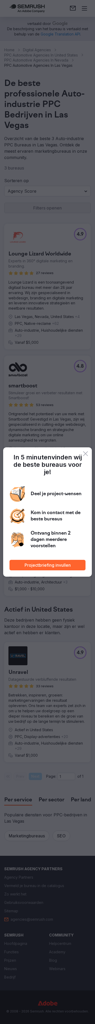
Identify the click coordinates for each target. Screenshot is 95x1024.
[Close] (85, 453)
